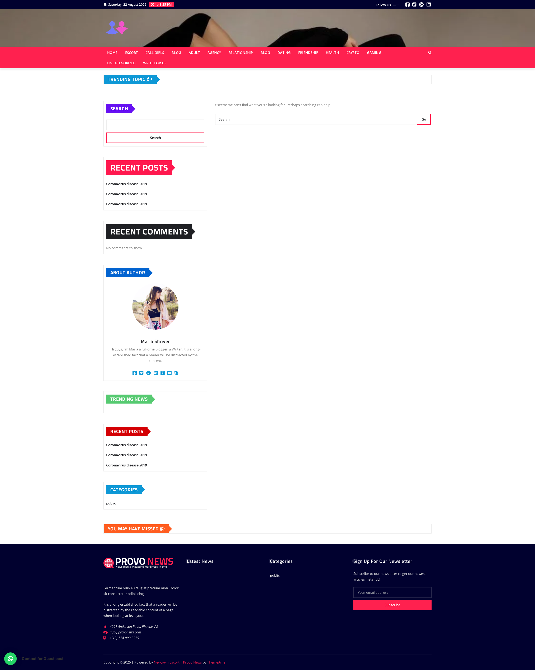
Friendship (308, 52)
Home (112, 52)
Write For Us (154, 63)
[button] (10, 658)
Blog (176, 52)
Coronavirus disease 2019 (126, 184)
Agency (214, 52)
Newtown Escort (167, 662)
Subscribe (392, 605)
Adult (194, 52)
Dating (284, 52)
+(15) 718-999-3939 (124, 638)
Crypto (352, 52)
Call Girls (154, 52)
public (111, 503)
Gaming (374, 52)
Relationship (241, 52)
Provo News (192, 662)
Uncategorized (121, 63)
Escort (131, 52)
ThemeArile (216, 662)
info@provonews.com (125, 632)
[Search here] (430, 52)
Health (332, 52)
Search (119, 108)
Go (424, 119)
